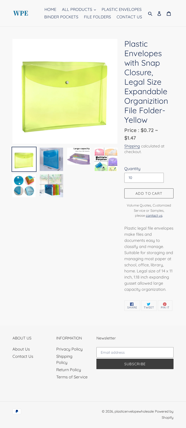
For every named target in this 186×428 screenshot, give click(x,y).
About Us (21, 349)
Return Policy (68, 369)
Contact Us (22, 356)
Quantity (132, 168)
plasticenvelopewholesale (134, 411)
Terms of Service (72, 377)
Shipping (132, 146)
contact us (154, 215)
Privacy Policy (69, 349)
